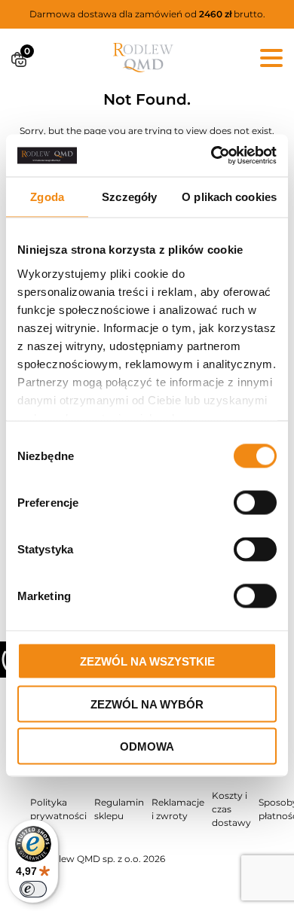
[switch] (33, 889)
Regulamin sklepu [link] (119, 809)
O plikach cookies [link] (229, 196)
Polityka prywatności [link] (58, 809)
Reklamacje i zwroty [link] (178, 809)
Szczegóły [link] (129, 196)
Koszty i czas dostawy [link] (231, 809)
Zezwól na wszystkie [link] (147, 661)
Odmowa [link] (147, 746)
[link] (211, 156)
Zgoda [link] (47, 196)
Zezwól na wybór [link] (147, 703)
